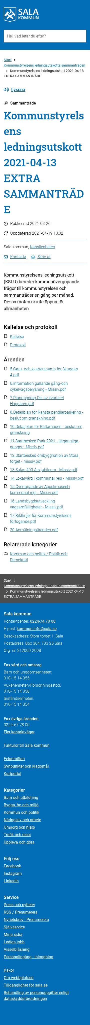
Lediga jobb (14, 942)
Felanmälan (14, 758)
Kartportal (12, 773)
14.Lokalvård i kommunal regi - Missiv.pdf (47, 478)
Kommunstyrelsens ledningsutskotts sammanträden (44, 65)
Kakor (9, 970)
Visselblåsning (17, 949)
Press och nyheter (19, 904)
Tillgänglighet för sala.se (26, 985)
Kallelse (17, 336)
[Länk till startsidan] (21, 14)
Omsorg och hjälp (19, 827)
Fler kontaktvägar (19, 732)
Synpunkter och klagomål (26, 766)
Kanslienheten (42, 247)
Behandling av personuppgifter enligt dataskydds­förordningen (36, 995)
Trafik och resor (17, 834)
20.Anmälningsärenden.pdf (34, 530)
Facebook (12, 866)
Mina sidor (13, 934)
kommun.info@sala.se (36, 628)
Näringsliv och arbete (22, 819)
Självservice (14, 927)
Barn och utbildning (21, 797)
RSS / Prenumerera (21, 912)
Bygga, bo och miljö (21, 805)
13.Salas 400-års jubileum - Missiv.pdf (43, 469)
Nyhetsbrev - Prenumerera (26, 919)
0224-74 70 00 (43, 621)
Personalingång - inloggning (28, 956)
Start (8, 60)
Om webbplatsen (19, 977)
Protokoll (18, 345)
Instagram (13, 873)
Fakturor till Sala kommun (27, 745)
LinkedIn (11, 881)
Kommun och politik (21, 812)
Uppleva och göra (19, 842)
